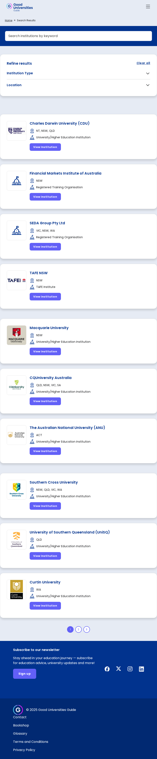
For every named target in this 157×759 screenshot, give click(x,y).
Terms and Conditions (30, 741)
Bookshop (21, 725)
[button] (148, 7)
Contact (20, 717)
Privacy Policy (24, 750)
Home (8, 20)
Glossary (20, 733)
